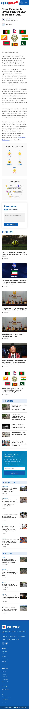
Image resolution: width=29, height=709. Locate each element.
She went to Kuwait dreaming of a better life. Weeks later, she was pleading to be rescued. (9, 529)
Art (2, 691)
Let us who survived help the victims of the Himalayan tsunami (9, 489)
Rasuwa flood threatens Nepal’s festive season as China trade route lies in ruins (10, 573)
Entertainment (5, 659)
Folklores (4, 674)
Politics (3, 654)
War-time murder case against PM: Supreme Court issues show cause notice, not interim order (14, 362)
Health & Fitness (6, 697)
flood (10, 191)
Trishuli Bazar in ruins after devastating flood (19, 433)
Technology (5, 699)
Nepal (21, 185)
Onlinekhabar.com (6, 633)
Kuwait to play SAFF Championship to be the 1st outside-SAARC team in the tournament (14, 282)
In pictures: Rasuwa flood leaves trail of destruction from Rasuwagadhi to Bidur (19, 407)
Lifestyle (4, 661)
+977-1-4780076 (10, 636)
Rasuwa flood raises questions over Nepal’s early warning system (9, 560)
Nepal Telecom (15, 196)
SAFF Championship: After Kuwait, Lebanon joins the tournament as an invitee (14, 254)
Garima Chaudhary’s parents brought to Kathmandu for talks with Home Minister (19, 443)
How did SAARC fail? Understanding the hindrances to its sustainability (14, 309)
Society (4, 656)
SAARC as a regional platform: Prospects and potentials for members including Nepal (12, 390)
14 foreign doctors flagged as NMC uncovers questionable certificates (10, 516)
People (3, 702)
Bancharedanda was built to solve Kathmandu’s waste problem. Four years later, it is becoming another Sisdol (10, 503)
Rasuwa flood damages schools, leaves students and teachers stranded (9, 609)
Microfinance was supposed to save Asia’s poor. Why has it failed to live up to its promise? (10, 542)
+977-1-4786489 (20, 636)
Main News (4, 651)
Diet (3, 694)
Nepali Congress (12, 185)
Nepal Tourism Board (15, 194)
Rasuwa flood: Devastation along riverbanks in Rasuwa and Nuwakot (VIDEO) (18, 417)
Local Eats (4, 676)
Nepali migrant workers (15, 188)
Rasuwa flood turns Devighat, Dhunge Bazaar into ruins (9, 585)
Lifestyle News (5, 689)
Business (4, 664)
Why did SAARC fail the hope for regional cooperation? (13, 335)
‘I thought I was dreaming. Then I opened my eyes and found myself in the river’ (10, 597)
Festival (4, 671)
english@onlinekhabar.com (12, 639)
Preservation (5, 679)
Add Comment (11, 224)
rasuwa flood (18, 191)
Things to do (5, 681)
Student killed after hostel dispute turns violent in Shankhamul (18, 426)
